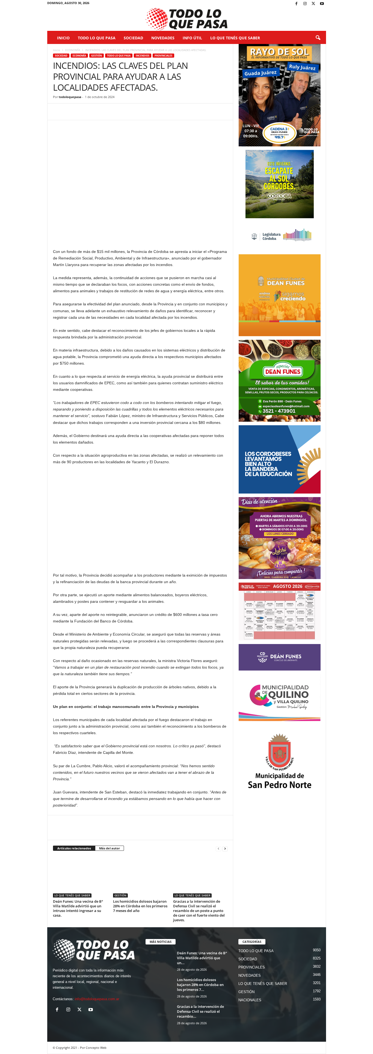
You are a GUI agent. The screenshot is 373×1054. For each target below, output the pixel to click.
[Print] (121, 111)
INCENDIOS (142, 55)
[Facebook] (296, 4)
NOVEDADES (162, 37)
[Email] (108, 111)
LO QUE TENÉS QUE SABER (235, 37)
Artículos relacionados (74, 848)
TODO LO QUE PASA (97, 37)
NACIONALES (249, 1000)
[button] (318, 38)
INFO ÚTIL (192, 37)
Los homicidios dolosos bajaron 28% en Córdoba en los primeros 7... (200, 984)
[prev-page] (218, 848)
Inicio (63, 37)
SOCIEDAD (133, 37)
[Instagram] (305, 4)
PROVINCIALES (163, 55)
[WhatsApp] (83, 111)
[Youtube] (322, 4)
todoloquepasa (70, 97)
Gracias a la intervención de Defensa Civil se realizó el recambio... (200, 1011)
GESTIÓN (96, 55)
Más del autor (109, 848)
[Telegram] (96, 111)
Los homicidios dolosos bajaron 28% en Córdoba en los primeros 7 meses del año (140, 906)
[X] (313, 4)
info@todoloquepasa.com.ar (97, 999)
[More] (134, 111)
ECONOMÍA (72, 50)
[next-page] (225, 848)
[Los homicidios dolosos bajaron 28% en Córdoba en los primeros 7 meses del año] (140, 877)
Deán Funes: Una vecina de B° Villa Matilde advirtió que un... (202, 957)
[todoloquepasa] (186, 19)
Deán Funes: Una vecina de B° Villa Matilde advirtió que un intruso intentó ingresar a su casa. (78, 908)
